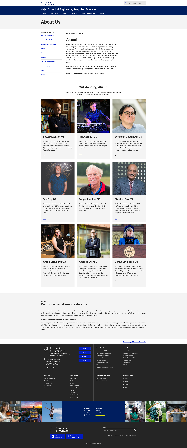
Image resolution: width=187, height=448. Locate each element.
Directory (72, 383)
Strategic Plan (126, 362)
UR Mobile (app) (74, 397)
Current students (48, 381)
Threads (88, 415)
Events (126, 381)
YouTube (99, 408)
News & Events (100, 13)
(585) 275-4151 (50, 368)
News (126, 378)
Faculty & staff (47, 385)
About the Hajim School (47, 35)
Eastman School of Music (102, 355)
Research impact (127, 360)
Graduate (65, 13)
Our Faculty (44, 57)
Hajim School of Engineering (103, 353)
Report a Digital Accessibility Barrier (134, 342)
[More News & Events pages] (105, 13)
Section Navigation (47, 32)
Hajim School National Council (104, 69)
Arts (126, 387)
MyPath (72, 390)
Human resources (74, 385)
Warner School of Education (103, 365)
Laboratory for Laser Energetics (104, 367)
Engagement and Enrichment (130, 353)
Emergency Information (131, 435)
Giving (42, 70)
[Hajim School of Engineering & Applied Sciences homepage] (57, 351)
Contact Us (44, 75)
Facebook (88, 408)
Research (74, 13)
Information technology (76, 388)
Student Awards (45, 66)
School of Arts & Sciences (103, 351)
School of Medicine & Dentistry (104, 358)
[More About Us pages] (47, 13)
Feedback (110, 435)
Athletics (127, 384)
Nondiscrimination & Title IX (130, 358)
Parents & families (48, 383)
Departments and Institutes (48, 44)
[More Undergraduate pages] (59, 13)
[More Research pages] (78, 13)
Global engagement (128, 355)
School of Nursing (101, 360)
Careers (84, 356)
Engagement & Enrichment (88, 13)
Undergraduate (54, 13)
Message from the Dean (47, 40)
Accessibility (126, 351)
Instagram (88, 412)
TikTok (99, 410)
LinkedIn (99, 412)
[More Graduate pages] (69, 13)
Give (120, 3)
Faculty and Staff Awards (47, 61)
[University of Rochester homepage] (48, 3)
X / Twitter (88, 410)
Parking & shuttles (75, 395)
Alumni (43, 53)
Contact (72, 381)
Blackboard (73, 378)
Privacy (116, 435)
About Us (43, 13)
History (43, 48)
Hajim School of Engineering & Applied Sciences (68, 9)
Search (104, 427)
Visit (116, 3)
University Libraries (101, 378)
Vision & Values (127, 365)
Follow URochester (100, 415)
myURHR (72, 392)
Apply (112, 3)
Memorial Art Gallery (101, 381)
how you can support (78, 73)
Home (68, 33)
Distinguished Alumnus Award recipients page (81, 315)
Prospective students (49, 378)
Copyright (122, 435)
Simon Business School (102, 362)
